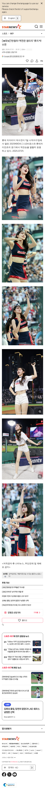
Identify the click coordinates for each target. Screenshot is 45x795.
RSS (18, 746)
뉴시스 (32, 750)
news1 (38, 750)
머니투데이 (19, 750)
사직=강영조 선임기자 (9, 52)
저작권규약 (5, 746)
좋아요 (24, 620)
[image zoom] (40, 132)
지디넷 (4, 753)
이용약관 (12, 746)
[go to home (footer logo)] (11, 738)
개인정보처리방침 (14, 743)
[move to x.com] (9, 774)
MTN (26, 750)
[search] (36, 26)
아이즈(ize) (28, 753)
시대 (9, 753)
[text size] (41, 60)
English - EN (13, 18)
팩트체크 (24, 746)
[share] (36, 60)
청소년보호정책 (25, 743)
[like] (27, 60)
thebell (15, 753)
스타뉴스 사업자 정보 (7, 757)
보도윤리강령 (32, 746)
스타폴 (36, 753)
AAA (21, 753)
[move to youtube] (14, 774)
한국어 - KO (13, 767)
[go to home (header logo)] (12, 26)
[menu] (41, 26)
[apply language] (17, 18)
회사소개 (4, 743)
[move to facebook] (4, 774)
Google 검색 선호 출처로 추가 (13, 56)
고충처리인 (35, 743)
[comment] (32, 60)
